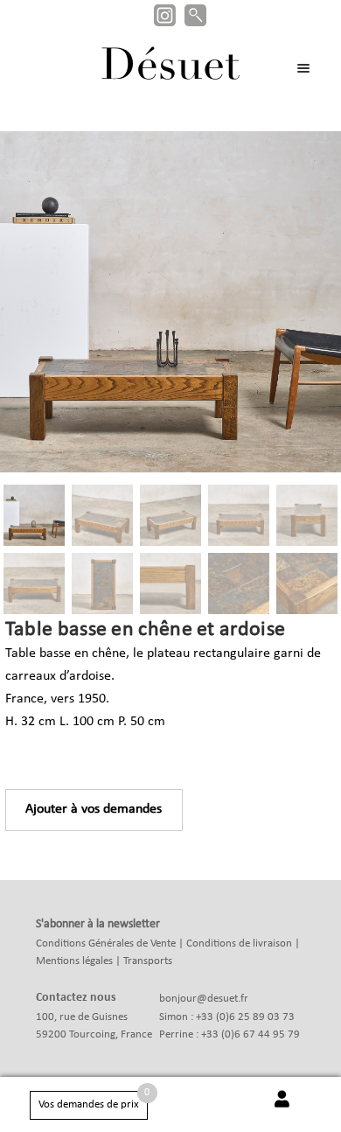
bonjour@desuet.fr (203, 998)
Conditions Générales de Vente (106, 943)
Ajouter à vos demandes (93, 809)
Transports (147, 961)
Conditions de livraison (239, 943)
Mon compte (281, 1108)
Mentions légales (74, 961)
